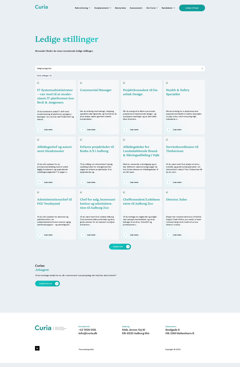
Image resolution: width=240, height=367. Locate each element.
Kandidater (167, 8)
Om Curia (150, 8)
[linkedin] (37, 348)
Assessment (136, 8)
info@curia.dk (87, 333)
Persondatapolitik (86, 349)
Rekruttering (81, 8)
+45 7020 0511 (87, 329)
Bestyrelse (120, 8)
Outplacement (101, 8)
